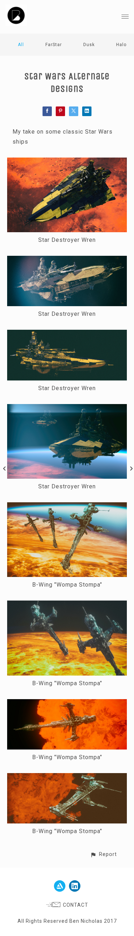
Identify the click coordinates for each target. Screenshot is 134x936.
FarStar (53, 44)
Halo (121, 44)
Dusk (89, 44)
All (21, 44)
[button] (103, 854)
